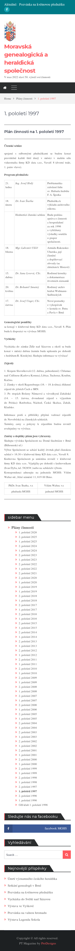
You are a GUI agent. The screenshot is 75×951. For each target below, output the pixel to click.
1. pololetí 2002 (28, 746)
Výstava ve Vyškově (21, 906)
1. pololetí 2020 (28, 582)
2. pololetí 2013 (28, 641)
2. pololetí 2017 (28, 605)
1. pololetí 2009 (28, 682)
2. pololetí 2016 (28, 614)
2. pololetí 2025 (28, 537)
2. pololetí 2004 (28, 723)
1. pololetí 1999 (28, 773)
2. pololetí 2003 (28, 732)
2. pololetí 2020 (28, 578)
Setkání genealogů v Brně (24, 885)
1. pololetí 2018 (28, 600)
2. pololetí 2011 (28, 659)
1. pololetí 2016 (28, 618)
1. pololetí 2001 (28, 755)
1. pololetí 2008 (28, 691)
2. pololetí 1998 (28, 777)
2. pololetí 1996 (28, 796)
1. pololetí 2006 (28, 709)
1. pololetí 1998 (28, 782)
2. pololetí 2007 (28, 696)
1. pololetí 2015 (28, 628)
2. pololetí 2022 (28, 564)
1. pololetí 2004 (28, 727)
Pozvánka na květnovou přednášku (42, 4)
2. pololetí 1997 (28, 787)
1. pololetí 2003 (28, 737)
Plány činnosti (22, 527)
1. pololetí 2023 (28, 559)
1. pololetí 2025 (28, 541)
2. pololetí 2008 (28, 687)
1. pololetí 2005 (28, 718)
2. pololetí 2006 (28, 705)
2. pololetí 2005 (28, 714)
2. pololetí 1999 (28, 768)
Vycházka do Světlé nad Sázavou (29, 899)
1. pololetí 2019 (28, 591)
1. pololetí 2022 (28, 568)
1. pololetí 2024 (28, 550)
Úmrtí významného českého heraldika (32, 878)
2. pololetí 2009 (28, 677)
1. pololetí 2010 (28, 673)
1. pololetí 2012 (28, 655)
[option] (45, 4)
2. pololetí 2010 (28, 668)
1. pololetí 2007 (28, 700)
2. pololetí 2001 (28, 750)
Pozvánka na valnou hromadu (27, 913)
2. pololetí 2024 (28, 546)
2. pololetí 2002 (28, 741)
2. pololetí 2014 (28, 632)
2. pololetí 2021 (28, 573)
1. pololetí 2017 (28, 609)
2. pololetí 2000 (28, 759)
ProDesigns (48, 943)
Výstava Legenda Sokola (24, 919)
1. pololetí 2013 (28, 646)
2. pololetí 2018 (28, 596)
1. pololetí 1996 (28, 800)
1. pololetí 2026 (28, 532)
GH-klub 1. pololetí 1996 (33, 805)
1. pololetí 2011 (28, 664)
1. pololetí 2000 (28, 764)
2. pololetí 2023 (28, 555)
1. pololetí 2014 (28, 637)
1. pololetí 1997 (28, 791)
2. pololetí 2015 (28, 623)
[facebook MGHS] (7, 9)
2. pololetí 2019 (28, 587)
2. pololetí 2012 (28, 650)
